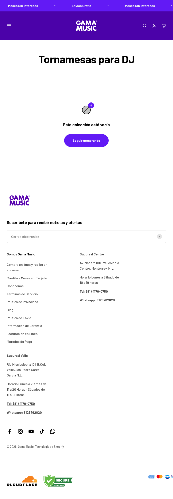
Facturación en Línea (22, 334)
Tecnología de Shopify (49, 446)
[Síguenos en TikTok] (42, 431)
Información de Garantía (24, 326)
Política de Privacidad (22, 302)
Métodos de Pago (19, 341)
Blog (10, 310)
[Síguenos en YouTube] (31, 431)
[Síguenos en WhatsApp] (52, 431)
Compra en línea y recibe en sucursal (27, 267)
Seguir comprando (86, 140)
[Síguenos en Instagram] (20, 431)
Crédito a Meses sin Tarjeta (27, 278)
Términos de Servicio (22, 294)
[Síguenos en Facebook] (9, 431)
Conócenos (15, 286)
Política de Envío (19, 318)
